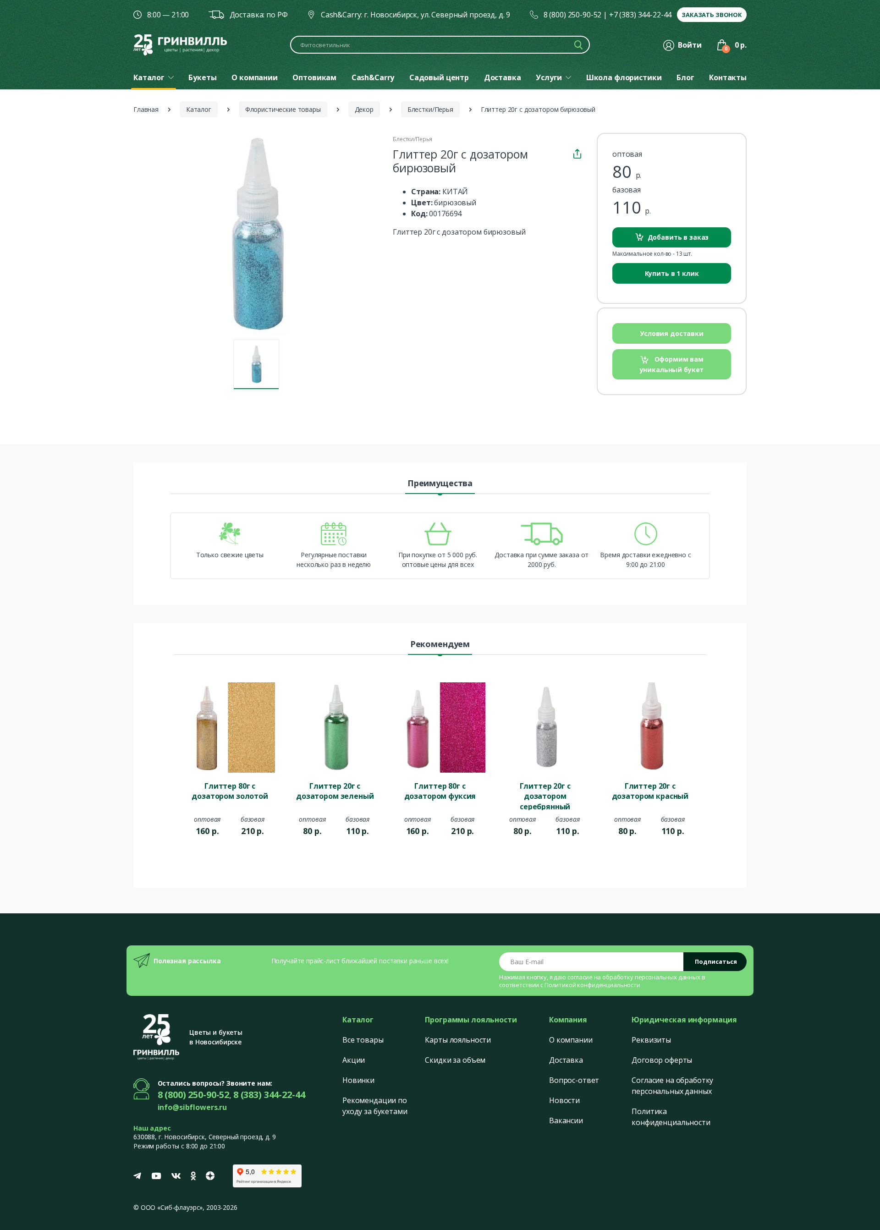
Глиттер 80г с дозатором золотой (230, 791)
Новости (564, 1100)
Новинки (358, 1080)
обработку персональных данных (651, 977)
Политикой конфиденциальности (592, 985)
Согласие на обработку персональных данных (672, 1085)
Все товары (363, 1040)
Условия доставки (672, 333)
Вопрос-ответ (574, 1080)
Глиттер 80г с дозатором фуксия (440, 791)
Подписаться (716, 961)
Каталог (198, 109)
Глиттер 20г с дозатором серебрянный (545, 795)
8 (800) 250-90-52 (573, 15)
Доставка (566, 1060)
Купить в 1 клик (672, 273)
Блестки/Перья (430, 109)
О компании (571, 1040)
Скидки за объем (455, 1060)
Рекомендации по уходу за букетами (374, 1105)
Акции (353, 1060)
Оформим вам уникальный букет (672, 364)
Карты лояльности (458, 1040)
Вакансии (566, 1120)
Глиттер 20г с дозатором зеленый (335, 791)
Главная (146, 109)
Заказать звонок (712, 15)
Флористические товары (283, 109)
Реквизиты (651, 1040)
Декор (364, 109)
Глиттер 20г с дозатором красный (650, 791)
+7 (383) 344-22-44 (640, 15)
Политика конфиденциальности (671, 1116)
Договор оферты (662, 1060)
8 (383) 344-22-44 (269, 1094)
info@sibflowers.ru (192, 1107)
